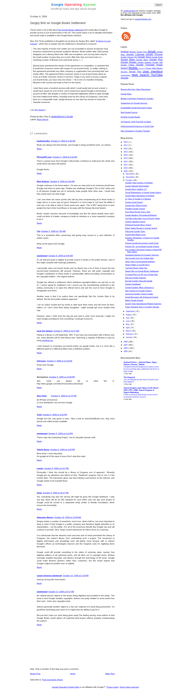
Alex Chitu (42, 396)
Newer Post (35, 674)
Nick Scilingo (43, 181)
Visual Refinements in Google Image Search (143, 192)
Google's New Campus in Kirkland (139, 183)
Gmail (152, 51)
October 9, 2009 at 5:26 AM (65, 157)
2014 (126, 155)
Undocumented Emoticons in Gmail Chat (137, 126)
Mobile (134, 68)
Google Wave (126, 94)
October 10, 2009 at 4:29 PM (76, 575)
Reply (39, 149)
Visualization (126, 75)
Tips (140, 71)
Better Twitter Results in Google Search (141, 228)
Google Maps (128, 59)
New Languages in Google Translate (135, 131)
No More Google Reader (130, 117)
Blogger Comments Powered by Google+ (137, 99)
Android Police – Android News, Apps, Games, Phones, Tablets (140, 363)
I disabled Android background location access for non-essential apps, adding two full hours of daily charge (141, 369)
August (129, 315)
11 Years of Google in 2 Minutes (138, 199)
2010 (126, 168)
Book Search (42, 119)
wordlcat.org (47, 340)
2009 (126, 171)
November (130, 177)
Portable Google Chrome (135, 209)
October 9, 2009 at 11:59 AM (59, 361)
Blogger (133, 52)
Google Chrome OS (129, 57)
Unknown (41, 361)
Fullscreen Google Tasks (135, 231)
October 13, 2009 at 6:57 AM (61, 592)
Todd (39, 415)
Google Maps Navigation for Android (139, 196)
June (128, 321)
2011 (126, 165)
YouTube (157, 74)
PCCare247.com (44, 157)
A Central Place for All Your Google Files (141, 275)
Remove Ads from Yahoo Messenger (135, 89)
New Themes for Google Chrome (138, 291)
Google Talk (157, 62)
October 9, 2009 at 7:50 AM (53, 231)
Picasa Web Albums (154, 68)
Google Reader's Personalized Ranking (141, 215)
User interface (153, 71)
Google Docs (145, 57)
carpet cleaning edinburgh (49, 575)
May (128, 324)
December (130, 174)
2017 (126, 145)
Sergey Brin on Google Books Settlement (142, 271)
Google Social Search (134, 202)
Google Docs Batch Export (136, 205)
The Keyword (129, 377)
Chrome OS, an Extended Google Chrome (142, 246)
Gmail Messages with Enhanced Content (141, 297)
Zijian (39, 493)
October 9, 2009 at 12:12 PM (63, 396)
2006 (126, 348)
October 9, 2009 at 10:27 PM (56, 493)
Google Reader (129, 62)
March (128, 331)
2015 (126, 152)
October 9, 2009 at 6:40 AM (62, 181)
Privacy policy (113, 687)
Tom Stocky (39, 110)
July (128, 318)
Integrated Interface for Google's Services (142, 255)
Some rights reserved (129, 687)
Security (125, 72)
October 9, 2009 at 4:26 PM (62, 449)
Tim (38, 231)
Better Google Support (134, 300)
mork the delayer (45, 331)
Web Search (141, 74)
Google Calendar (136, 54)
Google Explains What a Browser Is (139, 288)
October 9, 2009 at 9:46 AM (60, 256)
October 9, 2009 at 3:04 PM (55, 415)
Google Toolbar (128, 65)
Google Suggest (145, 62)
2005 (126, 351)
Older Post (110, 674)
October (129, 180)
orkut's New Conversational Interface (140, 262)
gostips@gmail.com (143, 19)
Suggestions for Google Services (134, 103)
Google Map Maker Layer (135, 235)
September (130, 311)
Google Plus (156, 59)
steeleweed (42, 256)
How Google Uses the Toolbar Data (139, 258)
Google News (142, 60)
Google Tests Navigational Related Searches (143, 304)
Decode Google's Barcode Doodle (138, 281)
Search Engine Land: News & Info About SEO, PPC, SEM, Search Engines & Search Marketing (141, 390)
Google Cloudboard (133, 284)
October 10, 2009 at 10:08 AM (67, 517)
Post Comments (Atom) (52, 680)
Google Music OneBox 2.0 (136, 189)
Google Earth (157, 57)
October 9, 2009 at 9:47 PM (56, 468)
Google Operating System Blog (65, 687)
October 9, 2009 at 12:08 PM (62, 377)
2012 (126, 162)
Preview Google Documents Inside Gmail (141, 243)
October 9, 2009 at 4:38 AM (63, 141)
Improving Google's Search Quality (139, 294)
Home (72, 674)
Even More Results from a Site (137, 212)
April (128, 328)
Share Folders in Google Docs (137, 265)
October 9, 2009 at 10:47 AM (66, 331)
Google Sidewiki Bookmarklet (137, 186)
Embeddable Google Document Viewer (136, 108)
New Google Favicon (129, 112)
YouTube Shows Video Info (136, 268)
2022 (126, 142)
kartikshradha (43, 141)
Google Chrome (154, 54)
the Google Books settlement (71, 30)
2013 (126, 158)
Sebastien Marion (45, 517)
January (129, 337)
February (130, 334)
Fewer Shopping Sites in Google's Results (142, 307)
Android (125, 52)
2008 (126, 342)
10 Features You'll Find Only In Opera (136, 122)
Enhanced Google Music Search (138, 225)
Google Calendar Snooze (135, 222)
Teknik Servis (43, 449)
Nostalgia (142, 68)
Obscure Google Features (135, 278)
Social (133, 71)
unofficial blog (129, 11)
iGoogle (124, 78)
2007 (126, 345)
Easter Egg (142, 52)
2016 (126, 149)
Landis (40, 468)
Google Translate (146, 65)
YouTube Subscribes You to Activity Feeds (142, 218)
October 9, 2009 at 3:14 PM (60, 433)
